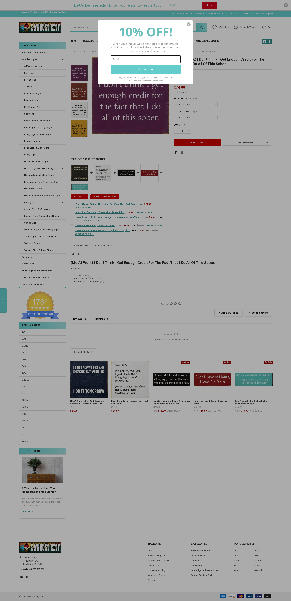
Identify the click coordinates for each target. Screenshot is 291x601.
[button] (189, 24)
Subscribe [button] (145, 69)
